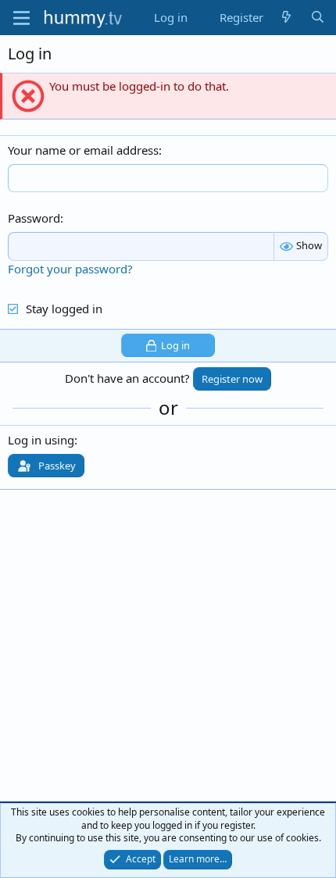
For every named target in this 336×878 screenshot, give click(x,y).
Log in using (41, 440)
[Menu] (21, 18)
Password (34, 218)
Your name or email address (83, 150)
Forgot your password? (70, 269)
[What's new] (286, 17)
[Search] (317, 17)
